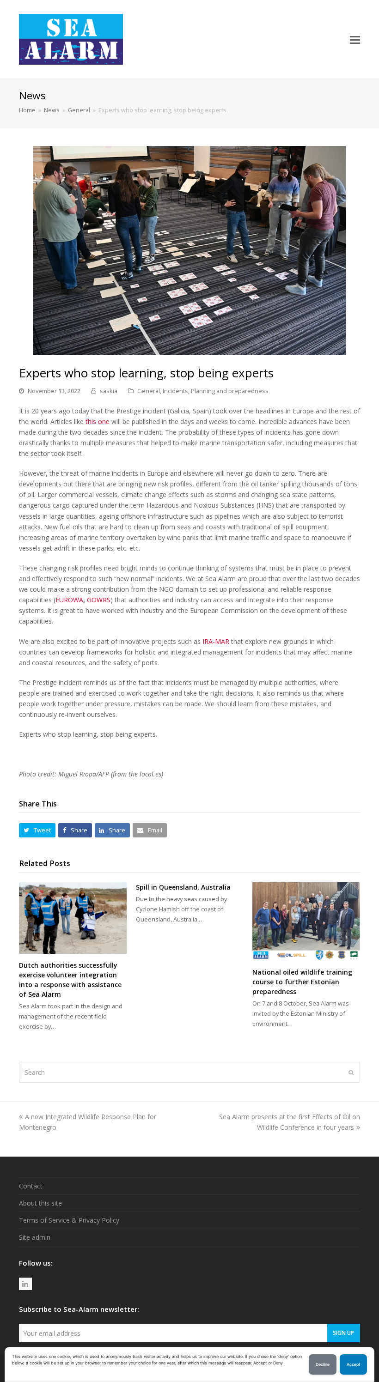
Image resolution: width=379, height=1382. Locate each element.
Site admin (34, 1237)
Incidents (175, 391)
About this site (40, 1203)
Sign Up (343, 1332)
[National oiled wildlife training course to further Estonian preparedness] (306, 921)
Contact (31, 1186)
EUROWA (69, 599)
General (148, 391)
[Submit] (351, 1072)
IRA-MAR (215, 641)
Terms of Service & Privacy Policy (69, 1220)
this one (98, 421)
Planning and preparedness (230, 391)
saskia (108, 391)
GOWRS (98, 599)
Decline (323, 1364)
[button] (355, 39)
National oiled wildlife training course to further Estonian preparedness (302, 982)
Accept (353, 1364)
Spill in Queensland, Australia (183, 887)
